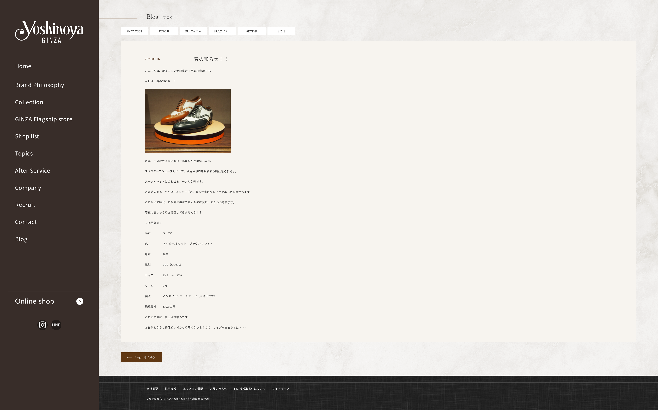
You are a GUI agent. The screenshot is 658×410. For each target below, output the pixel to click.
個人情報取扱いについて (249, 388)
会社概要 (152, 388)
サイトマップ (280, 388)
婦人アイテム (222, 31)
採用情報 (170, 388)
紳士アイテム (193, 31)
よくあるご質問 (193, 388)
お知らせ (164, 31)
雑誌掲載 (251, 31)
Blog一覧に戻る (145, 357)
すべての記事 (135, 31)
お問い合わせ (218, 388)
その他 (281, 31)
